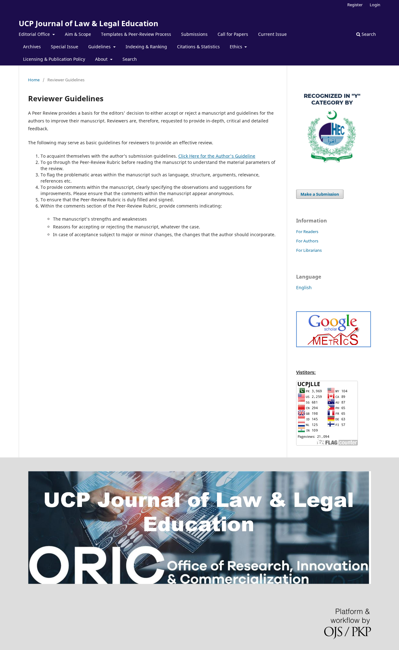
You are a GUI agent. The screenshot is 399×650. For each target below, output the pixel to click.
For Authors (307, 241)
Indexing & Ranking (146, 47)
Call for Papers (233, 34)
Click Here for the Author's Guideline (216, 156)
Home (34, 80)
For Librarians (309, 250)
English (304, 287)
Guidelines (100, 47)
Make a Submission (319, 194)
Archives (32, 47)
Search (130, 59)
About (102, 59)
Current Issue (272, 34)
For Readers (307, 231)
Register (355, 4)
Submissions (194, 34)
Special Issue (64, 47)
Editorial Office (35, 34)
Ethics (236, 47)
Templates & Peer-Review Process (136, 34)
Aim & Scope (78, 34)
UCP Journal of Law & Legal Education (88, 23)
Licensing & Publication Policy (54, 59)
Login (375, 4)
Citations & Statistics (198, 47)
